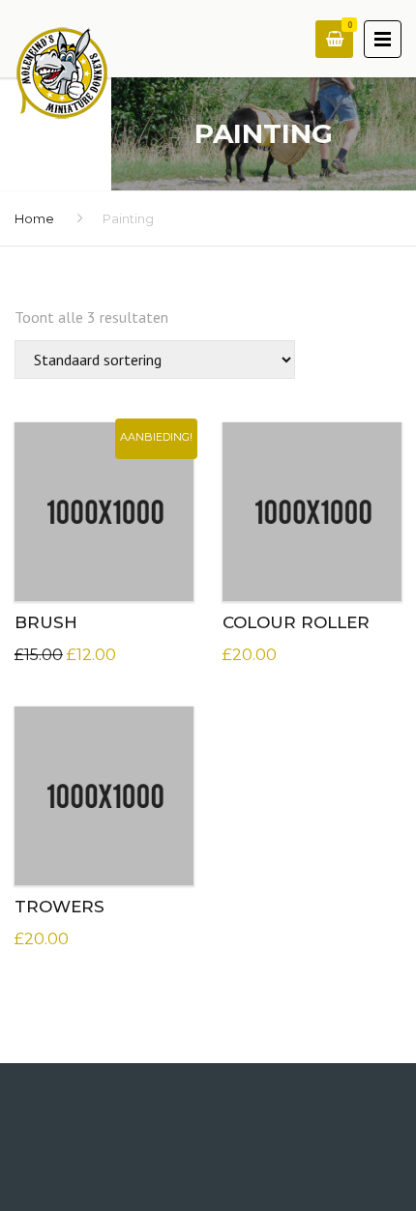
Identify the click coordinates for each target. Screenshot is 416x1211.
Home (34, 218)
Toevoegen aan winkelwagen (118, 507)
